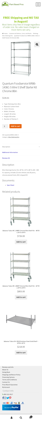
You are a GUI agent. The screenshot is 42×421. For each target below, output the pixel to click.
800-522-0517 (8, 394)
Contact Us (6, 382)
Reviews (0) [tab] (6, 158)
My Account (6, 387)
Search (21, 417)
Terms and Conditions (9, 380)
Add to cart (15, 126)
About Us (5, 370)
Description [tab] (6, 147)
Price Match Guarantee (9, 385)
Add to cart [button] (21, 242)
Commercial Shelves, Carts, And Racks (20, 33)
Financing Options (8, 377)
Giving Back (6, 372)
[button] (37, 44)
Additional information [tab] (10, 152)
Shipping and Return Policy (11, 375)
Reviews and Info (7, 367)
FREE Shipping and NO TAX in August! (21, 19)
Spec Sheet (10, 185)
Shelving (35, 33)
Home (6, 33)
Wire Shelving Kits (7, 36)
